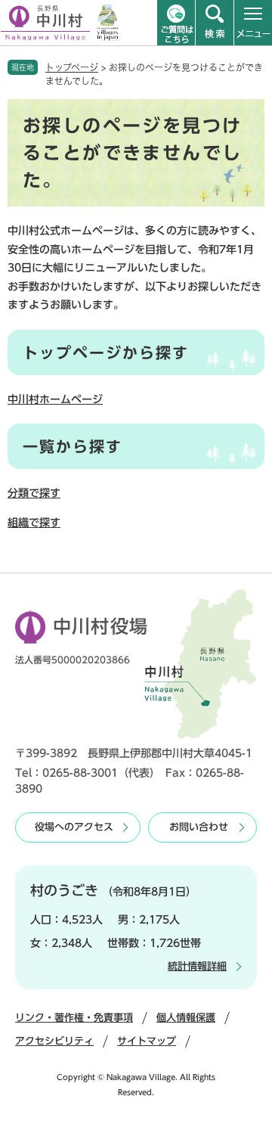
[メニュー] (253, 22)
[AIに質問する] (176, 22)
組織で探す (34, 522)
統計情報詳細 (197, 966)
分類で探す (34, 493)
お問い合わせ (198, 827)
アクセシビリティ (54, 1041)
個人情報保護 (185, 1018)
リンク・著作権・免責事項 (74, 1018)
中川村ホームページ (55, 399)
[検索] (214, 22)
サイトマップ (146, 1041)
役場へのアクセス (74, 827)
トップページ (71, 67)
